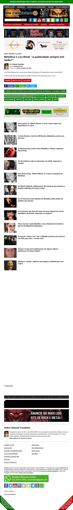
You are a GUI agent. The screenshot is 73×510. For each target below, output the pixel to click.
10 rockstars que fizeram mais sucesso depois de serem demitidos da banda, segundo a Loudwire (41, 212)
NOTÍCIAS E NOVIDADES (13, 24)
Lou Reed (19, 53)
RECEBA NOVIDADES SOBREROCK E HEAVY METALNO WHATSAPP (6, 503)
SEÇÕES (44, 24)
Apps (56, 99)
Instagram (9, 99)
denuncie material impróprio (49, 471)
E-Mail (49, 99)
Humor (6, 53)
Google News (39, 99)
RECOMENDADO (37, 448)
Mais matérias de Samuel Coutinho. (20, 438)
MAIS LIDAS (36, 451)
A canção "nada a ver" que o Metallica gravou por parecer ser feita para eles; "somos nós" (41, 237)
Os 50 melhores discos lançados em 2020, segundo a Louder (40, 162)
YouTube (27, 99)
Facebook (61, 96)
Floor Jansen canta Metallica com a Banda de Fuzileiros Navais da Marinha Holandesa (40, 225)
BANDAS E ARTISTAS (56, 24)
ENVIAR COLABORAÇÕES (36, 7)
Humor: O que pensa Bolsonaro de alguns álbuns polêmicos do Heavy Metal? (38, 250)
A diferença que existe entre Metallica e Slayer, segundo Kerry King (40, 150)
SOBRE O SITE (9, 7)
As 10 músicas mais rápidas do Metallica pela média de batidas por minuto (40, 200)
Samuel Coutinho (18, 64)
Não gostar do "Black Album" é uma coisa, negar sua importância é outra (39, 124)
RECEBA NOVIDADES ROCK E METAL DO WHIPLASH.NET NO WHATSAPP (36, 2)
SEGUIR (51, 7)
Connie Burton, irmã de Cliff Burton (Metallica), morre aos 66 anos (41, 137)
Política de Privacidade (26, 472)
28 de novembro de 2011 (24, 68)
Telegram (51, 96)
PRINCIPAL (35, 445)
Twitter (19, 99)
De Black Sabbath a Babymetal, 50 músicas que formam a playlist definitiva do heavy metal (41, 187)
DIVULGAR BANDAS (11, 454)
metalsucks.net (18, 66)
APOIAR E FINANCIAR (11, 456)
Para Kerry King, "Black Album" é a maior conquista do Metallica (40, 175)
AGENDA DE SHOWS (31, 24)
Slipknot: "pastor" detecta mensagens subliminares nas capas (41, 262)
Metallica (12, 53)
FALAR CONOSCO (62, 7)
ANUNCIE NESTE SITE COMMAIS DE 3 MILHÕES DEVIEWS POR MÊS (67, 503)
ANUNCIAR (21, 7)
